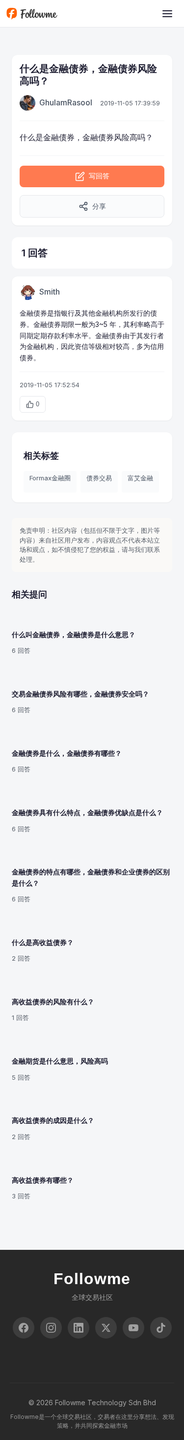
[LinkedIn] (78, 1328)
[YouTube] (133, 1328)
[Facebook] (23, 1328)
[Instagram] (51, 1328)
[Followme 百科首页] (31, 14)
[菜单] (167, 14)
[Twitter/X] (106, 1328)
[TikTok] (161, 1328)
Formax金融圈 (50, 478)
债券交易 (99, 478)
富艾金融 (140, 478)
